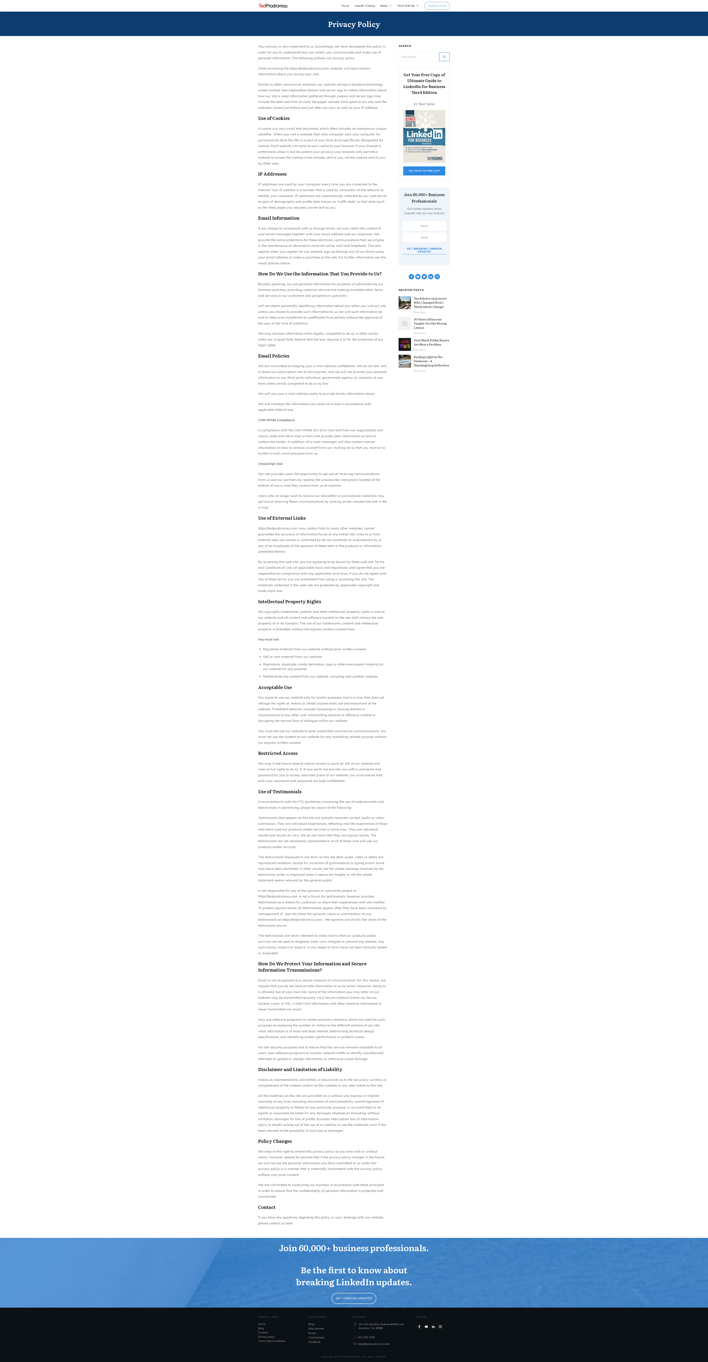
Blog (261, 1328)
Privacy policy (266, 1336)
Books (312, 1333)
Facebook (314, 1342)
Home (262, 1323)
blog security (316, 1328)
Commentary (316, 1337)
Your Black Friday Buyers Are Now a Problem (431, 342)
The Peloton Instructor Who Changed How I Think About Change (430, 302)
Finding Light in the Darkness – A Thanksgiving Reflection (431, 361)
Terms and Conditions (271, 1340)
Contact (263, 1332)
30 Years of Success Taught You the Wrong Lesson (430, 323)
